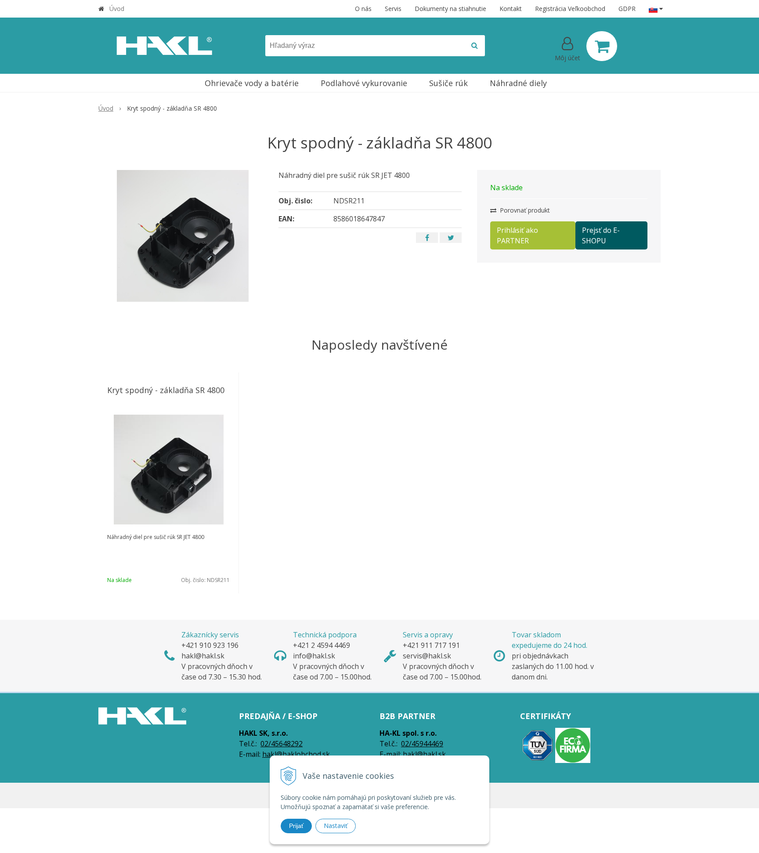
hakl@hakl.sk (424, 754)
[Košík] (602, 46)
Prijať (296, 825)
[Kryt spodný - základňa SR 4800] (182, 236)
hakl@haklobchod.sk (296, 754)
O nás (363, 8)
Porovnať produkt (524, 210)
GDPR (627, 8)
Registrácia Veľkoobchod (570, 8)
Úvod (116, 8)
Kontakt (510, 8)
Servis (393, 8)
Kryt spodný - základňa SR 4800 (165, 390)
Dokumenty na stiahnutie (450, 8)
